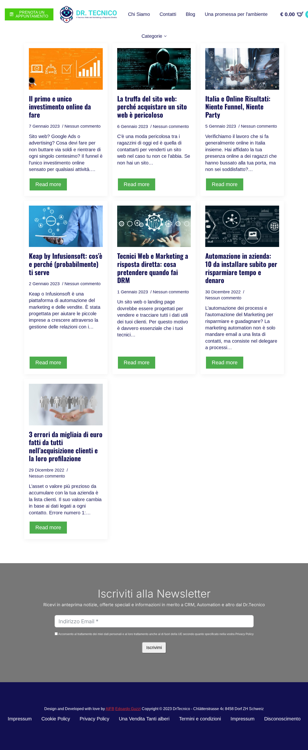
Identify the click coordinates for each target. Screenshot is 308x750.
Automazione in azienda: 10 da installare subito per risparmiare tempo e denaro (241, 268)
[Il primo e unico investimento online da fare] (66, 68)
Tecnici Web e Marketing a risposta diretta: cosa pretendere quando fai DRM (152, 268)
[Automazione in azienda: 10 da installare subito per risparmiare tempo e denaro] (242, 226)
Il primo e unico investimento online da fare (60, 107)
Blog (190, 14)
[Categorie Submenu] (166, 36)
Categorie (151, 36)
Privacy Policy (94, 718)
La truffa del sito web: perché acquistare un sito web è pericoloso (152, 107)
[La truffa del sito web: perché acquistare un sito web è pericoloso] (154, 69)
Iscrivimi (154, 647)
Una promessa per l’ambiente (236, 14)
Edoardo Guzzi (128, 709)
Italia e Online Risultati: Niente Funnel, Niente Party (237, 107)
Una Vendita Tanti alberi (144, 718)
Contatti (168, 14)
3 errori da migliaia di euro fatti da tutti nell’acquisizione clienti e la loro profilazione (66, 446)
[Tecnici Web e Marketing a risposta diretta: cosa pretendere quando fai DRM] (154, 226)
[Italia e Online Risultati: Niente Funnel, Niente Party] (242, 68)
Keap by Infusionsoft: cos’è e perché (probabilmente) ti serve (65, 264)
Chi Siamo (139, 14)
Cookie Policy (55, 718)
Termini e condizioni (200, 718)
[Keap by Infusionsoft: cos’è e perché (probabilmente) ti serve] (66, 226)
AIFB (110, 709)
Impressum (20, 718)
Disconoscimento (282, 718)
